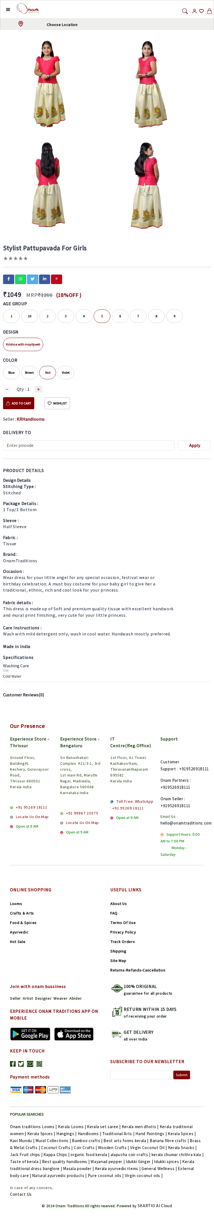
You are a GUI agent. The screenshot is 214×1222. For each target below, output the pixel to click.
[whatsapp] (21, 279)
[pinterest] (57, 279)
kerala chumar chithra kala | (178, 1154)
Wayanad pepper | (108, 1161)
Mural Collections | (53, 1140)
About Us (118, 904)
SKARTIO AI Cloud (155, 1205)
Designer (43, 998)
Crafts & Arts (22, 913)
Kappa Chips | (56, 1154)
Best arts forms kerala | (126, 1140)
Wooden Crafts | (113, 1147)
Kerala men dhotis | (140, 1126)
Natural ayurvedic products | (59, 1175)
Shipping (118, 951)
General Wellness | (159, 1168)
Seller (15, 998)
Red (47, 372)
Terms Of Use (123, 923)
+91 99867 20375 (82, 813)
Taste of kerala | (25, 1161)
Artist (28, 998)
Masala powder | (78, 1168)
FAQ (114, 913)
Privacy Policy (123, 932)
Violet (66, 372)
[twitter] (33, 279)
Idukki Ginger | (139, 1161)
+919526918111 (194, 768)
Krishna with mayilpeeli (23, 344)
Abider (75, 998)
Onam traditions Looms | (33, 1126)
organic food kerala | (90, 1154)
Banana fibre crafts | (169, 1140)
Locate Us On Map (32, 816)
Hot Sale (18, 942)
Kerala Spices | (41, 1133)
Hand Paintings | (151, 1133)
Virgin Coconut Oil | (148, 1147)
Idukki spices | (167, 1161)
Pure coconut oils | (106, 1175)
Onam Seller (171, 798)
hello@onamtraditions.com (186, 823)
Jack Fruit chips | (26, 1154)
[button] (3, 9)
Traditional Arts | (118, 1133)
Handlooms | (89, 1133)
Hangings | (66, 1133)
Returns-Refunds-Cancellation (138, 970)
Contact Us (21, 1194)
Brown (29, 372)
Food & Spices (23, 923)
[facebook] (9, 279)
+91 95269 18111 (31, 807)
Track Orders (122, 942)
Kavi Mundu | (22, 1140)
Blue (11, 372)
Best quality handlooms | (66, 1161)
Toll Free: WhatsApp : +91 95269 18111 (131, 805)
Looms (16, 904)
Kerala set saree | (104, 1126)
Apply (194, 445)
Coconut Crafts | (57, 1147)
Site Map (118, 961)
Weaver (60, 998)
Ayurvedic (19, 932)
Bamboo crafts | (87, 1140)
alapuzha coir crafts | (130, 1154)
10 (29, 316)
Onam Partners (174, 780)
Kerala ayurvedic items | (118, 1168)
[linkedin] (45, 279)
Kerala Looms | (72, 1126)
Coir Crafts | (85, 1147)
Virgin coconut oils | (144, 1175)
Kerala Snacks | (182, 1147)
